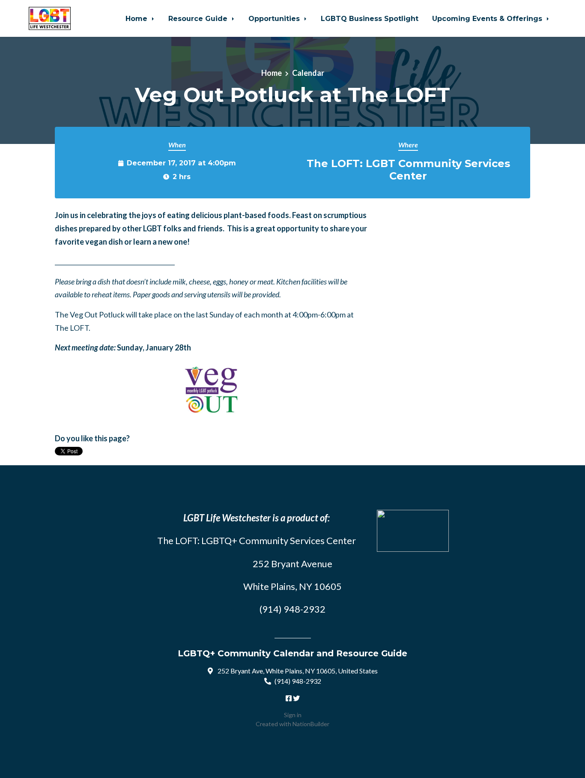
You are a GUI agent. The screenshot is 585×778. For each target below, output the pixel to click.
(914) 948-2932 (298, 681)
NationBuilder (310, 723)
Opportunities (275, 18)
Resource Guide (199, 18)
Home (137, 18)
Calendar (308, 73)
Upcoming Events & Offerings (488, 18)
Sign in (292, 714)
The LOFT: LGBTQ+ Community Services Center (256, 540)
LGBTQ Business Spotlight (369, 18)
